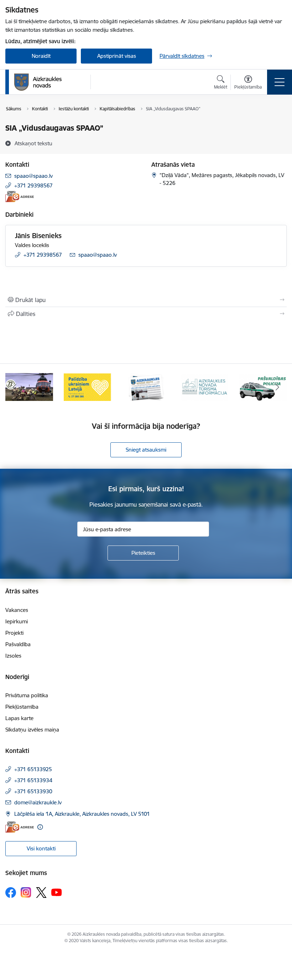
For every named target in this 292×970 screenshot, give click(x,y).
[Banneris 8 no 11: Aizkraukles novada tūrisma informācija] (204, 386)
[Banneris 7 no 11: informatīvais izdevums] (146, 386)
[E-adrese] (19, 196)
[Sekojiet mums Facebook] (10, 892)
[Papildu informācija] (40, 827)
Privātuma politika (26, 695)
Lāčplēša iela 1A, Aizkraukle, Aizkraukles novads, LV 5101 (82, 813)
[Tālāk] (277, 387)
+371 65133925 (33, 769)
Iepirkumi (16, 621)
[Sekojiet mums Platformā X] (41, 892)
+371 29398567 (33, 185)
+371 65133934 (33, 780)
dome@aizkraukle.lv (38, 802)
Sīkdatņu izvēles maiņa (32, 729)
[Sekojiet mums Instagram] (26, 892)
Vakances (16, 610)
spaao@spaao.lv (33, 175)
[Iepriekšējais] (14, 387)
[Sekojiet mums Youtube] (56, 892)
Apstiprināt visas (116, 55)
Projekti (14, 632)
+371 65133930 (33, 791)
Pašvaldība (18, 644)
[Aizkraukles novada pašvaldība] (38, 82)
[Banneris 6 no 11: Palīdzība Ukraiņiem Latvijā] (87, 386)
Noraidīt (41, 55)
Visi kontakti (41, 848)
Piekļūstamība (21, 706)
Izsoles (13, 655)
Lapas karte (19, 718)
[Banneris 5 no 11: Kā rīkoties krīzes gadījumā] (29, 386)
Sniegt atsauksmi (146, 449)
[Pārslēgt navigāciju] (279, 82)
